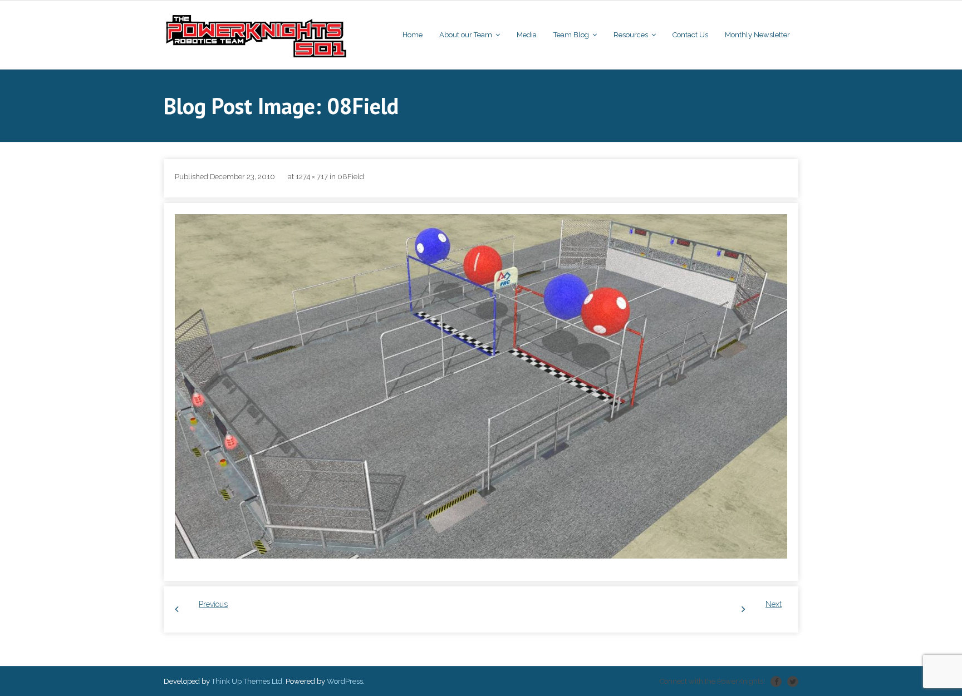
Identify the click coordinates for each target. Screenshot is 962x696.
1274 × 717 (312, 176)
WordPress (345, 681)
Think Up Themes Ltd (247, 681)
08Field (350, 176)
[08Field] (481, 386)
